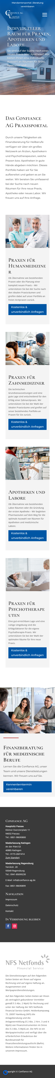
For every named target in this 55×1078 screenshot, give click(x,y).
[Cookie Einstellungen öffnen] (5, 1074)
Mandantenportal (21, 2)
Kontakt (9, 911)
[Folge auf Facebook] (8, 926)
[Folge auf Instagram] (14, 926)
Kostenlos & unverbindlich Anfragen (27, 309)
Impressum (11, 899)
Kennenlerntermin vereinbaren (19, 787)
